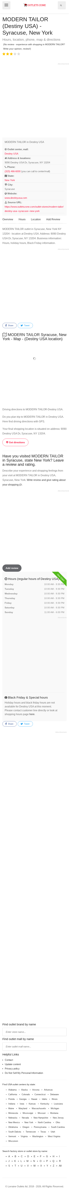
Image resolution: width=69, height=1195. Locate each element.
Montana (54, 1113)
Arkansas (48, 1090)
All (60, 1165)
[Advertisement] (34, 99)
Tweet (26, 325)
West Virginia (54, 1136)
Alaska (24, 1090)
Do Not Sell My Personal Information (24, 1073)
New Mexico (14, 1122)
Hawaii (34, 1099)
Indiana (11, 1104)
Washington (37, 1136)
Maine (11, 1108)
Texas (43, 1132)
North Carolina (44, 1122)
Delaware (54, 1094)
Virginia (24, 1136)
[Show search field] (61, 5)
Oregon (25, 1127)
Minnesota (13, 1113)
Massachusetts (39, 1108)
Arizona (35, 1090)
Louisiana (58, 1104)
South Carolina (58, 1127)
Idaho (44, 1099)
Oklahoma (13, 1127)
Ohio (58, 1122)
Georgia (22, 1099)
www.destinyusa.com (16, 197)
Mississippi (28, 1113)
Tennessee (31, 1132)
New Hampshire (41, 1118)
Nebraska (12, 1118)
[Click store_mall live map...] (34, 358)
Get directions (16, 442)
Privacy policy (12, 1068)
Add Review (53, 219)
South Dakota (14, 1132)
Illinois (55, 1099)
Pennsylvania (40, 1127)
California (12, 1094)
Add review (12, 568)
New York (10, 180)
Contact (9, 1060)
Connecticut (40, 1094)
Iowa (22, 1104)
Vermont (12, 1136)
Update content (13, 1064)
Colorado (26, 1094)
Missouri (42, 1113)
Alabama (12, 1090)
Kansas (32, 1104)
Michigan (55, 1108)
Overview (7, 219)
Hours (22, 219)
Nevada (25, 1118)
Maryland (23, 1108)
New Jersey (58, 1118)
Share (10, 325)
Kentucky (44, 1104)
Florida (11, 1099)
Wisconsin (13, 1141)
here (31, 714)
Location (36, 219)
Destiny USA (11, 153)
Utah (53, 1132)
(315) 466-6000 (13, 171)
